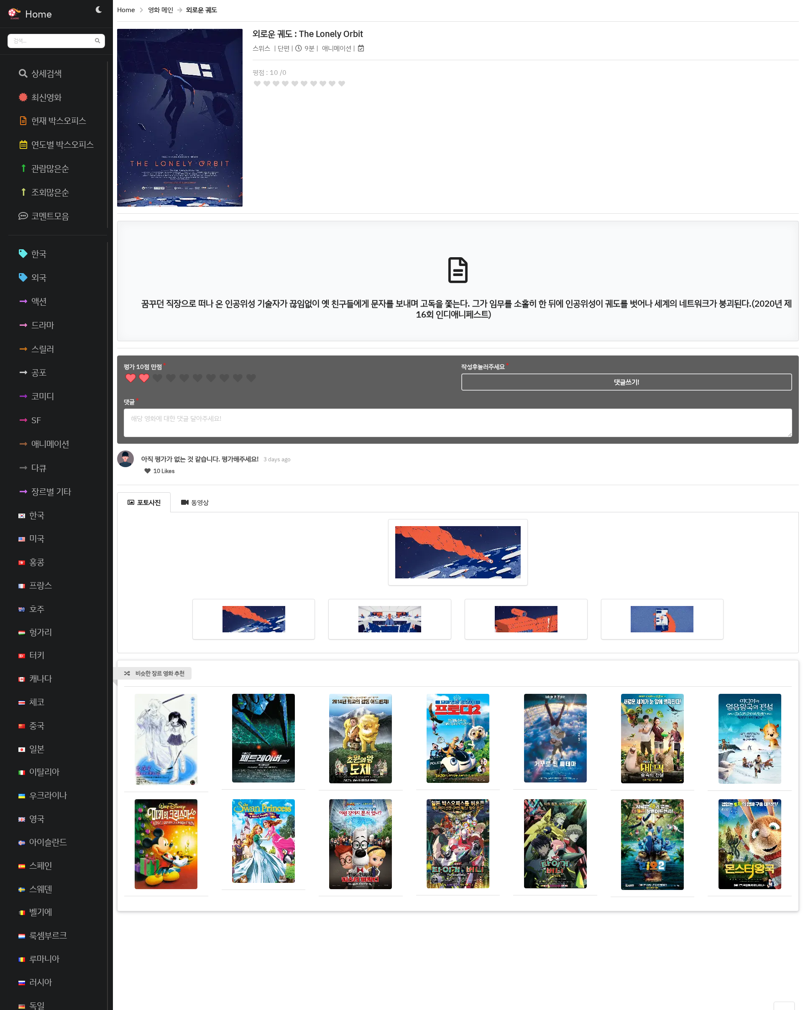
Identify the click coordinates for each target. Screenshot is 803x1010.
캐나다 (40, 678)
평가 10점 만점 (143, 366)
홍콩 (36, 562)
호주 (36, 608)
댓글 (129, 401)
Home (126, 9)
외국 (38, 277)
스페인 (40, 865)
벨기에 (40, 912)
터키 (36, 655)
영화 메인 (160, 9)
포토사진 (149, 502)
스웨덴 (40, 889)
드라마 (42, 325)
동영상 (200, 502)
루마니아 (44, 958)
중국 (36, 725)
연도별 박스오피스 (62, 144)
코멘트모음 (50, 216)
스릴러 (42, 349)
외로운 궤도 (308, 33)
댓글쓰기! (626, 381)
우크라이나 (48, 795)
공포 (38, 372)
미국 (36, 538)
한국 (38, 253)
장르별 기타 (51, 491)
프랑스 (40, 585)
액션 (38, 301)
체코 (36, 702)
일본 (36, 748)
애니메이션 (50, 444)
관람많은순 (50, 168)
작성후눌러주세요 (483, 366)
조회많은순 (50, 192)
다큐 (38, 467)
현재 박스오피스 (58, 120)
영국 (36, 818)
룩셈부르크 (48, 935)
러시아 (40, 982)
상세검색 (46, 73)
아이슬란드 (48, 842)
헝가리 (40, 632)
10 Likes (163, 471)
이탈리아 (44, 771)
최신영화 (46, 97)
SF (36, 420)
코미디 (42, 396)
